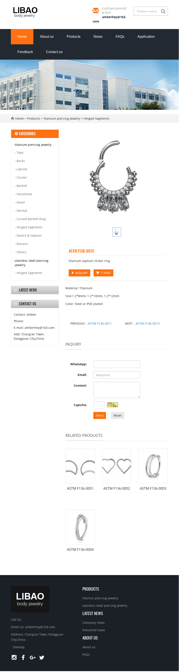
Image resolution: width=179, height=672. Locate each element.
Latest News (92, 613)
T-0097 (105, 273)
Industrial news (93, 630)
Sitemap (19, 647)
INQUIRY (81, 273)
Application (146, 36)
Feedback (25, 52)
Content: (80, 385)
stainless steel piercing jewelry (31, 262)
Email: (82, 375)
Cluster (22, 177)
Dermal (22, 210)
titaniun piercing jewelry (100, 598)
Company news (93, 622)
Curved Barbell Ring (31, 219)
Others (22, 252)
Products (73, 36)
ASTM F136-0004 (80, 549)
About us (47, 36)
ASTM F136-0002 (116, 488)
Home (22, 36)
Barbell (22, 186)
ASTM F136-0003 (153, 488)
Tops (20, 152)
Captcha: (80, 405)
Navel (21, 202)
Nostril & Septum (29, 235)
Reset (118, 415)
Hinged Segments (96, 118)
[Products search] (164, 11)
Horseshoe (24, 194)
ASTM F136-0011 (100, 323)
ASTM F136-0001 (80, 488)
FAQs (120, 36)
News (98, 36)
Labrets (22, 169)
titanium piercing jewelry (62, 118)
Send (99, 415)
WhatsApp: (78, 364)
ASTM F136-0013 (148, 323)
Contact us (54, 52)
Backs (21, 161)
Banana (22, 244)
